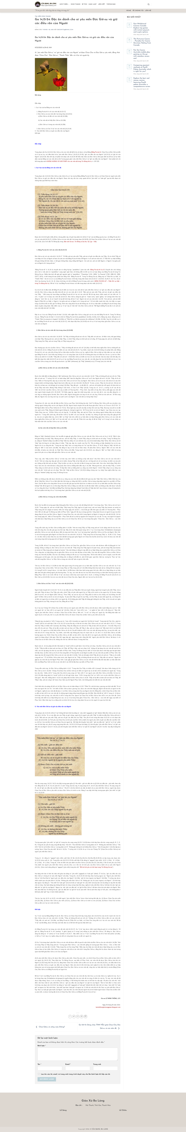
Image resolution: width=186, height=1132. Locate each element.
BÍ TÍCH (84, 4)
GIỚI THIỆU (64, 4)
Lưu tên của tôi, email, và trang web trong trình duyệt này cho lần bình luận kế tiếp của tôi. (75, 1074)
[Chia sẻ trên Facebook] (70, 1016)
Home (128, 10)
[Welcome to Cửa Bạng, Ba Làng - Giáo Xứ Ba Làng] (45, 4)
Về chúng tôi (138, 10)
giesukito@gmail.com (65, 29)
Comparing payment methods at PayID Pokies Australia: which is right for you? (142, 68)
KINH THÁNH (75, 4)
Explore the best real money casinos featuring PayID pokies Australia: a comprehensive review (141, 82)
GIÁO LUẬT (93, 4)
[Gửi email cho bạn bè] (78, 1016)
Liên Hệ (148, 10)
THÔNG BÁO (111, 4)
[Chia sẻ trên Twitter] (74, 1016)
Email (68, 1064)
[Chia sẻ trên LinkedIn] (85, 1016)
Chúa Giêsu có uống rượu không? (51, 1027)
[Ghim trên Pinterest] (81, 1016)
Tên (39, 1064)
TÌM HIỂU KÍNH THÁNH (43, 16)
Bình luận (42, 1046)
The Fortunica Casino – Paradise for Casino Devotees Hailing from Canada (142, 42)
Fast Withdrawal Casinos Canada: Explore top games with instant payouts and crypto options (141, 28)
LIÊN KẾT (101, 4)
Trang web (97, 1064)
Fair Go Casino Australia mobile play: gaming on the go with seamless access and (141, 54)
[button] (148, 4)
